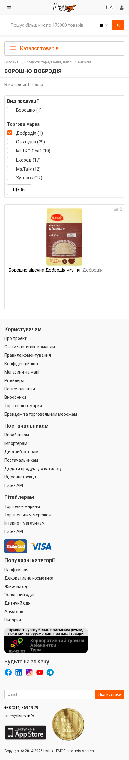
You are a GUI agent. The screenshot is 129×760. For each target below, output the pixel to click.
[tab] (64, 48)
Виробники (15, 397)
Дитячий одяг (18, 603)
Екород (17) (28, 160)
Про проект (15, 338)
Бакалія (84, 62)
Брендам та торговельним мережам (40, 414)
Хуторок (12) (29, 177)
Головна (11, 62)
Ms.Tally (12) (28, 169)
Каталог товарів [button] (39, 48)
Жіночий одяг (18, 586)
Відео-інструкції (20, 477)
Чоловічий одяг (19, 594)
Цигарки (12, 619)
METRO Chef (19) (33, 151)
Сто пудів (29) (30, 142)
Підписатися (109, 694)
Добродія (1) (29, 133)
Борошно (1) (29, 110)
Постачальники (19, 388)
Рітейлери (14, 380)
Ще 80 (19, 189)
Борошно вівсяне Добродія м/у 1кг (56, 270)
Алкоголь (13, 611)
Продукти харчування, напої (48, 62)
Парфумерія (16, 569)
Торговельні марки (23, 405)
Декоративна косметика (28, 578)
